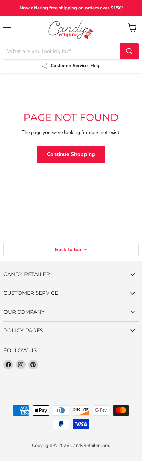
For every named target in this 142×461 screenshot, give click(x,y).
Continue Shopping (71, 154)
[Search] (129, 51)
